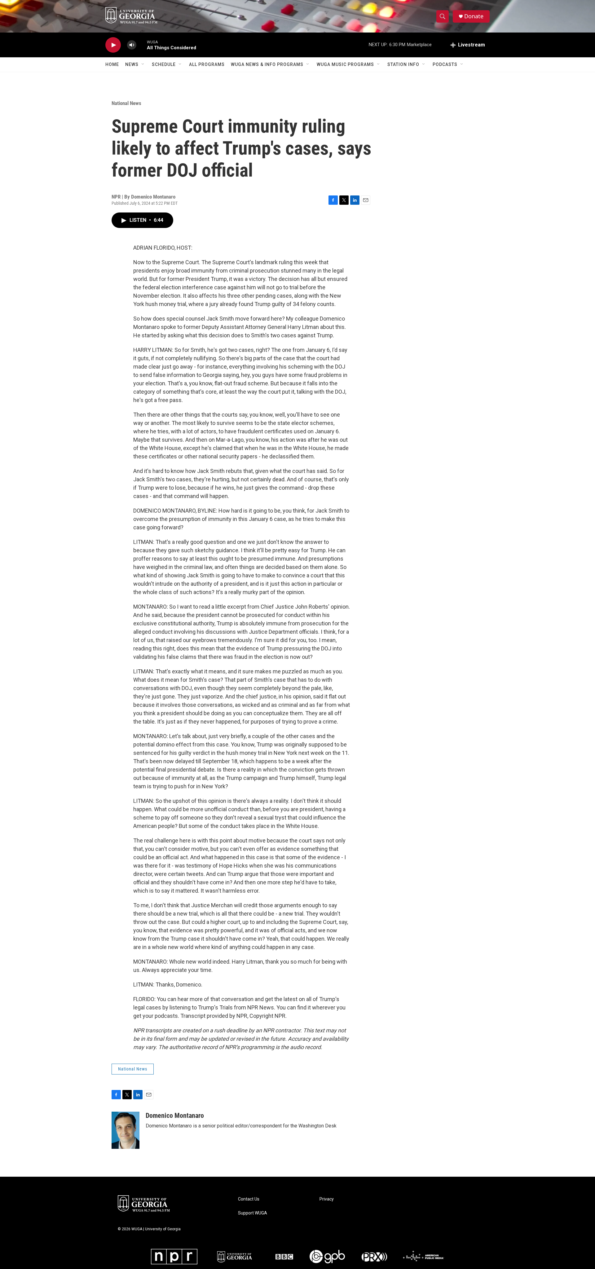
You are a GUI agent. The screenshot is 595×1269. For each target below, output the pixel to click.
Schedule (164, 64)
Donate (473, 16)
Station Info (403, 64)
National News (126, 103)
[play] (113, 45)
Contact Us (248, 1199)
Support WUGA (252, 1213)
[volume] (131, 45)
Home (112, 64)
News (132, 64)
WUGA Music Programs (345, 64)
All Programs (207, 64)
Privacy (327, 1199)
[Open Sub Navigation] (143, 64)
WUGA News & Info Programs (267, 64)
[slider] (142, 45)
